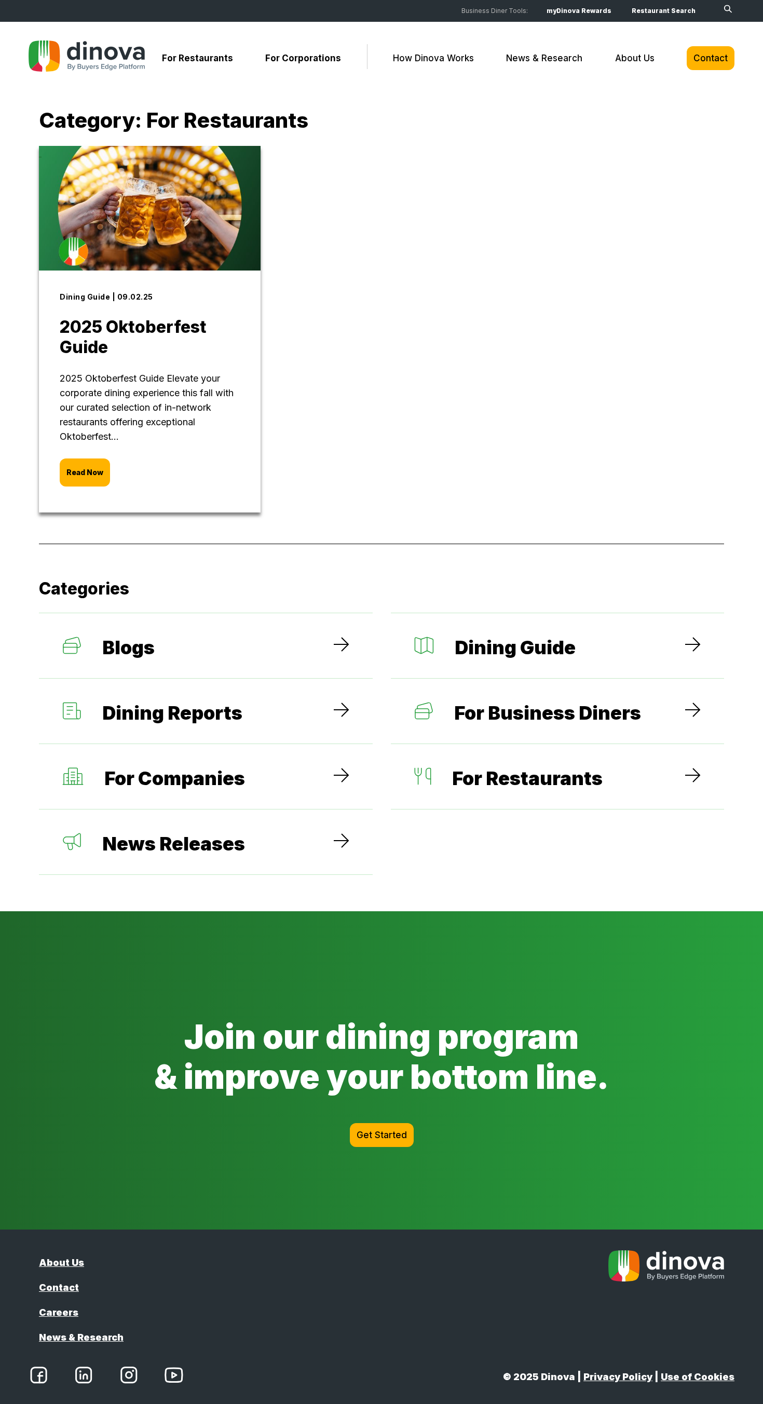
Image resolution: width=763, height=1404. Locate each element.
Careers (58, 1312)
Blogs (128, 647)
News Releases (173, 843)
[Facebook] (39, 1377)
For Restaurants (197, 58)
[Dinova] (87, 58)
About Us (635, 58)
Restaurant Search (664, 11)
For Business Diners (547, 712)
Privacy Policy (617, 1376)
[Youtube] (174, 1377)
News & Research (544, 58)
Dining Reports (172, 712)
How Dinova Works (433, 58)
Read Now (84, 472)
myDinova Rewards (579, 11)
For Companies (174, 778)
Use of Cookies (697, 1376)
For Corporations (303, 58)
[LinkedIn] (83, 1377)
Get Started (382, 1135)
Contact (710, 58)
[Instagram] (128, 1377)
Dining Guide (515, 647)
